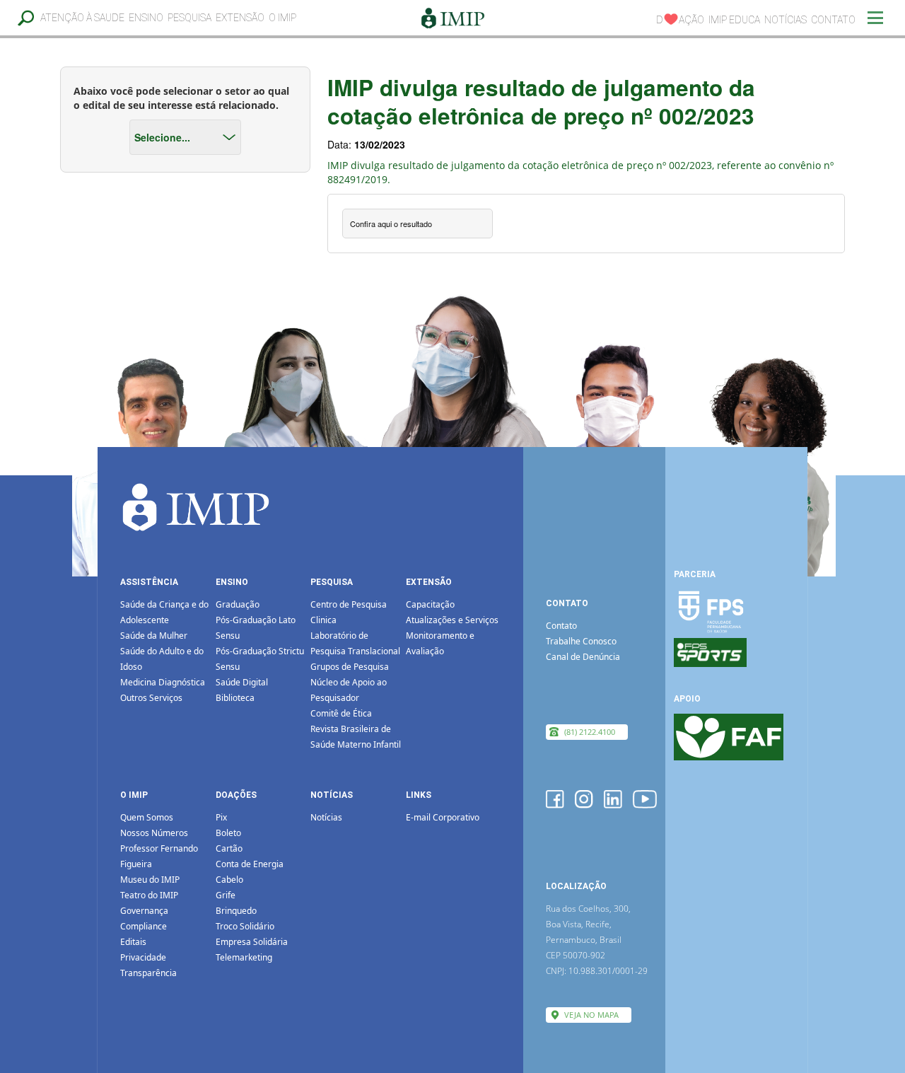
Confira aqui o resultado (391, 223)
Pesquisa (189, 17)
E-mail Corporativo (442, 817)
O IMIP (282, 17)
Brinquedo (236, 911)
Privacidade (143, 957)
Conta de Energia (250, 864)
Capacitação (430, 604)
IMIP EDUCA (734, 19)
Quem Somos (146, 817)
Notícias (785, 19)
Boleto (228, 833)
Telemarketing (244, 957)
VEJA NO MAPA (591, 1014)
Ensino (146, 17)
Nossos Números (154, 833)
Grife (225, 895)
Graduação (237, 604)
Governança (144, 911)
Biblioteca (235, 698)
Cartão (229, 848)
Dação (680, 19)
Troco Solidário (245, 926)
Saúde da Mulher (153, 636)
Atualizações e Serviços (452, 620)
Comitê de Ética (341, 713)
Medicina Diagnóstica (162, 682)
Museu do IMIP (150, 880)
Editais (133, 942)
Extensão (240, 17)
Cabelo (229, 880)
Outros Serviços (151, 698)
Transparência (148, 973)
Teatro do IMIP (149, 895)
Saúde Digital (242, 682)
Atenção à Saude (82, 17)
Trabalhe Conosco (581, 641)
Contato (833, 19)
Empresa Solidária (252, 942)
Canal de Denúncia (583, 657)
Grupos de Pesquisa (349, 667)
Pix (221, 817)
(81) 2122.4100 (589, 731)
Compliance (143, 926)
